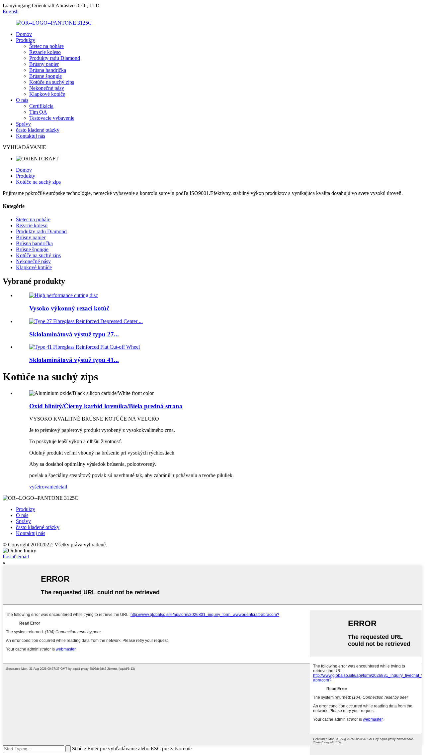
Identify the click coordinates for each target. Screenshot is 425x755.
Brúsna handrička (47, 70)
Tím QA (38, 112)
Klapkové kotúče (47, 94)
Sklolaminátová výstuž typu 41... (74, 359)
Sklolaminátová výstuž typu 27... (74, 334)
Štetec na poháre (46, 46)
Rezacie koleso (45, 52)
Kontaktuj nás (30, 136)
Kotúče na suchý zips (51, 82)
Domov (24, 34)
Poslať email (16, 556)
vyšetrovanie (42, 486)
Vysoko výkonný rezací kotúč (69, 308)
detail (61, 486)
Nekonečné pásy (46, 88)
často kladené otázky (37, 130)
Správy (23, 124)
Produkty (25, 40)
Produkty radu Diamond (54, 58)
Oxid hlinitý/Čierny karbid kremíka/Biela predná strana (106, 406)
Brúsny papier (44, 64)
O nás (22, 100)
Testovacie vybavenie (51, 118)
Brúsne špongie (45, 76)
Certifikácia (41, 106)
